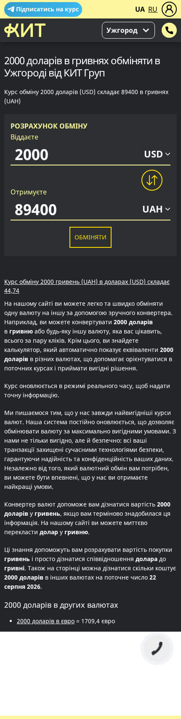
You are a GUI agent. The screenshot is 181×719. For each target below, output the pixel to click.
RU (152, 9)
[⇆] (151, 180)
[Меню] (169, 9)
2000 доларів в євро (46, 621)
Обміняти (90, 237)
